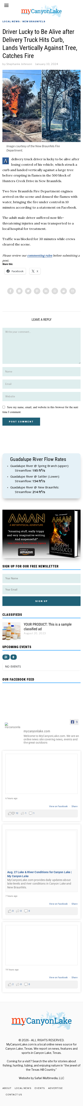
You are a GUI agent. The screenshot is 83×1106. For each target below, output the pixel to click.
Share (75, 806)
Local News (11, 21)
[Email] (72, 291)
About (6, 1088)
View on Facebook (58, 806)
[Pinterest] (37, 291)
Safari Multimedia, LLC (49, 1078)
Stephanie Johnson (19, 64)
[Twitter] (28, 291)
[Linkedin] (46, 291)
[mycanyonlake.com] (12, 725)
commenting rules (39, 255)
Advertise (55, 1088)
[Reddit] (63, 291)
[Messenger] (19, 291)
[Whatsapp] (55, 291)
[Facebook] (10, 291)
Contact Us (14, 1094)
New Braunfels (33, 21)
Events (40, 1088)
